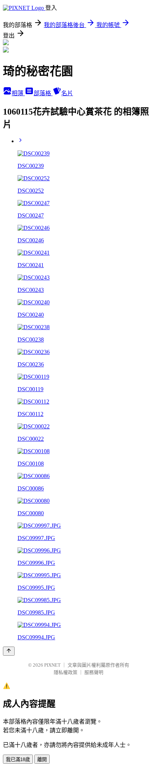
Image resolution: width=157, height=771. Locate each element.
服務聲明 (93, 672)
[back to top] (9, 651)
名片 (67, 93)
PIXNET (52, 665)
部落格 (43, 93)
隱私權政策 (65, 672)
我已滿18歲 (18, 759)
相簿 (18, 93)
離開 (42, 759)
